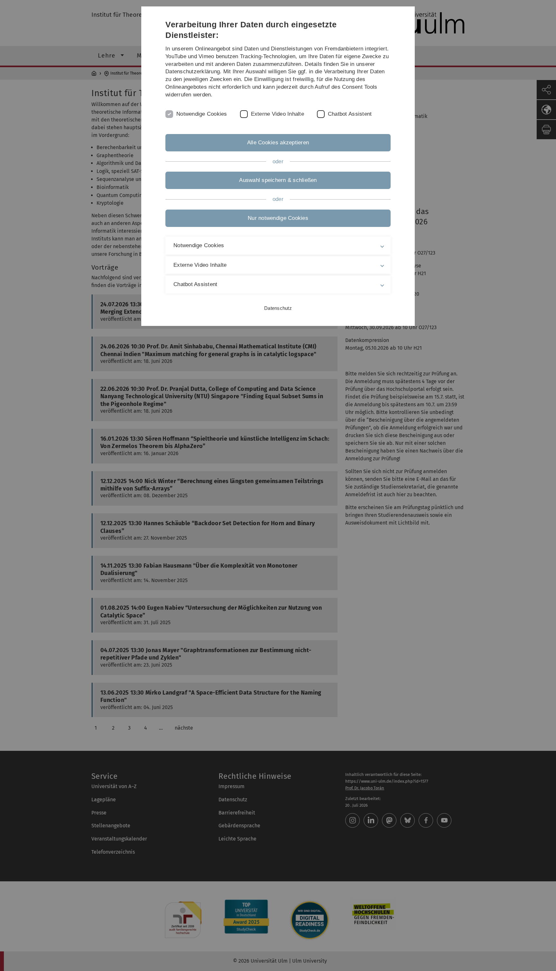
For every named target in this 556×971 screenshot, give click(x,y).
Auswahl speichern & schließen (278, 180)
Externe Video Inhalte (277, 114)
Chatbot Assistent (350, 114)
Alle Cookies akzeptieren (278, 142)
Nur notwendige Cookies (278, 218)
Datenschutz (278, 308)
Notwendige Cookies (201, 114)
